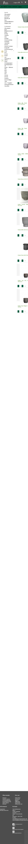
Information (3, 806)
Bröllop (6, 33)
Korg (5, 50)
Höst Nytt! (7, 15)
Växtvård (6, 86)
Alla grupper (7, 14)
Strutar (6, 75)
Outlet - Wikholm (8, 67)
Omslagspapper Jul (8, 65)
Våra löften (17, 797)
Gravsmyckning (8, 40)
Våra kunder (6, 795)
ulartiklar (6, 43)
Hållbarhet (17, 801)
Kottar (6, 54)
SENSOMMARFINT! (9, 21)
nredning (6, 41)
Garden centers (6, 799)
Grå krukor (14, 6)
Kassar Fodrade (8, 46)
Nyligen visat (7, 23)
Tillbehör (5, 6)
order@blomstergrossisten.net (20, 818)
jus (5, 57)
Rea (5, 20)
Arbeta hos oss (18, 804)
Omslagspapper (8, 63)
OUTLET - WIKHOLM (7, 18)
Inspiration (2, 809)
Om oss (17, 795)
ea (5, 70)
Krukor (9, 6)
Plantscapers (6, 802)
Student (6, 78)
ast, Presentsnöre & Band (8, 31)
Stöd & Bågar (7, 79)
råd (5, 81)
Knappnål (6, 47)
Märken (17, 800)
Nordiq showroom (4, 810)
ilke (5, 72)
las (5, 36)
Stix (5, 73)
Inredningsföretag (7, 801)
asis (5, 61)
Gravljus (6, 38)
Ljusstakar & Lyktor (7, 59)
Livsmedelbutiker (7, 800)
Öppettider (17, 802)
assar (6, 44)
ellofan (6, 35)
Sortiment (17, 799)
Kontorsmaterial (8, 49)
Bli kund (4, 804)
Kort (5, 52)
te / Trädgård (8, 83)
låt (5, 69)
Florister (4, 797)
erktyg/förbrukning (9, 84)
